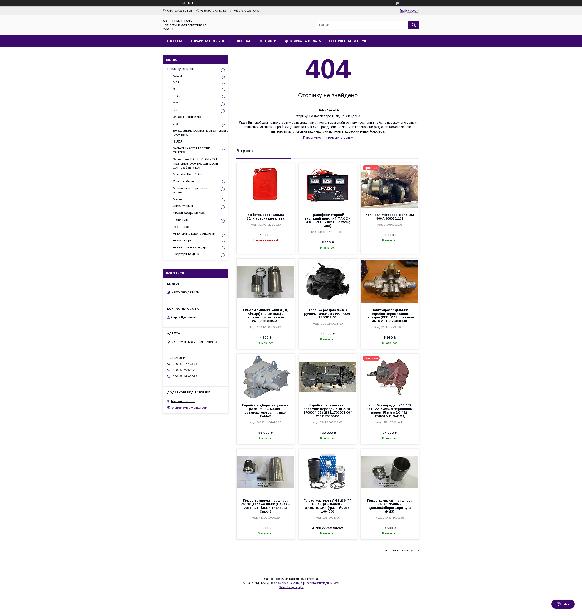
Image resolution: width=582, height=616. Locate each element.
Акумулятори (182, 240)
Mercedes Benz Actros (188, 174)
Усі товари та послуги (400, 550)
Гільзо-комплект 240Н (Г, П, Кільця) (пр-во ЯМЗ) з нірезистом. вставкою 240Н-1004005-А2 (265, 315)
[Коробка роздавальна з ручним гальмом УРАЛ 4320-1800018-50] (328, 281)
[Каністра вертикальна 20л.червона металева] (266, 186)
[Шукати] (413, 25)
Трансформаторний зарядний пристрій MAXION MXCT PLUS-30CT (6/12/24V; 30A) (328, 220)
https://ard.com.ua (183, 401)
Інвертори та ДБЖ (186, 254)
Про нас (244, 41)
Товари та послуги (207, 41)
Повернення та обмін (348, 41)
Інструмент (180, 219)
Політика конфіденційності (321, 583)
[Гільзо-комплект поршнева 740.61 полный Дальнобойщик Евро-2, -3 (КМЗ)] (390, 472)
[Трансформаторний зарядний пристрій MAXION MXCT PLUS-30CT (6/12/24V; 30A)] (328, 186)
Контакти (267, 41)
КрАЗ (176, 96)
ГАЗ (175, 110)
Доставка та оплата (303, 41)
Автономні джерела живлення (194, 233)
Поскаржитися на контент (286, 583)
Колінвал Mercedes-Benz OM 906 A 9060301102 (390, 216)
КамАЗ (177, 75)
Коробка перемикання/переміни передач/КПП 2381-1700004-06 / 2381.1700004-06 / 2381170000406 (328, 410)
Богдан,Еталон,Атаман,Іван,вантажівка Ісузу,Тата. (200, 132)
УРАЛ (177, 103)
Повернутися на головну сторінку (328, 137)
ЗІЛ (175, 89)
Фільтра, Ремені (184, 181)
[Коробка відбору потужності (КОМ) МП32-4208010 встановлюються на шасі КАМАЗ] (266, 376)
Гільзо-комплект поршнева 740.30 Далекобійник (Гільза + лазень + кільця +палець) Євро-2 (265, 506)
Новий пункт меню (181, 69)
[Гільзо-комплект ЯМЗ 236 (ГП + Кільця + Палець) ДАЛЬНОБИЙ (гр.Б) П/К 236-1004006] (328, 472)
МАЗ (176, 82)
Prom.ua (312, 579)
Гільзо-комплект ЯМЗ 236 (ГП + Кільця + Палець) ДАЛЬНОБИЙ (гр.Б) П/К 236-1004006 (328, 506)
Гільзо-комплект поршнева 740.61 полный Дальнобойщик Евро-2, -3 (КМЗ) (389, 506)
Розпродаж (181, 226)
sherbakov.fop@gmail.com (189, 407)
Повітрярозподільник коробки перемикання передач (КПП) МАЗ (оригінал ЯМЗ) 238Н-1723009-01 (389, 315)
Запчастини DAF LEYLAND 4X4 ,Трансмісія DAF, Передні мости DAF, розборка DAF (195, 163)
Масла (178, 199)
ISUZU (177, 141)
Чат (566, 604)
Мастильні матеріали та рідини (190, 190)
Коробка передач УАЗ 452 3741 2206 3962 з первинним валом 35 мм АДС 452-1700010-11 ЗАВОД (390, 410)
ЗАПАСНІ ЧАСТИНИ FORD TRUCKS (192, 150)
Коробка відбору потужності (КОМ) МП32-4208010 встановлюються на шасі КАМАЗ (265, 410)
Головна (174, 41)
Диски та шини (183, 206)
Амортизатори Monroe (189, 213)
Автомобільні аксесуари (190, 247)
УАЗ (175, 123)
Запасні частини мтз (187, 116)
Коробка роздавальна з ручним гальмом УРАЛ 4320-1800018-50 (327, 313)
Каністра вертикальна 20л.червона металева (265, 216)
